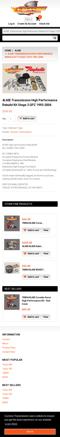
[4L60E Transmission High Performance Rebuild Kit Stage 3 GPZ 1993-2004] (24, 65)
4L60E (18, 50)
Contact (6, 339)
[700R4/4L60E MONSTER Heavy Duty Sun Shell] (12, 268)
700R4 (5, 373)
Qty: (4, 118)
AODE (5, 377)
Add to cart (28, 118)
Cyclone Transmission (21, 132)
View (46, 230)
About (5, 343)
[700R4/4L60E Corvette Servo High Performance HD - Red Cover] (12, 223)
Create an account (26, 23)
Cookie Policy (8, 352)
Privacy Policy (9, 347)
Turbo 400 (7, 364)
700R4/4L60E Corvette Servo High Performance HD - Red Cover (36, 300)
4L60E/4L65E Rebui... (32, 246)
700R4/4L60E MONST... (33, 269)
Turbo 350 (7, 369)
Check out (44, 23)
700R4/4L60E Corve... (33, 223)
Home (8, 50)
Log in (11, 23)
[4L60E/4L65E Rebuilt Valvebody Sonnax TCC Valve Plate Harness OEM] (12, 244)
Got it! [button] (30, 431)
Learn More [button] (11, 424)
